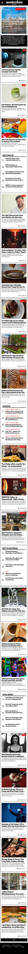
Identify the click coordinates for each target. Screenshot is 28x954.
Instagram (16, 946)
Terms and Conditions (17, 945)
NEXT (14, 940)
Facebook (22, 946)
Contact (4, 946)
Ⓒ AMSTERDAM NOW (6, 945)
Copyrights (9, 946)
